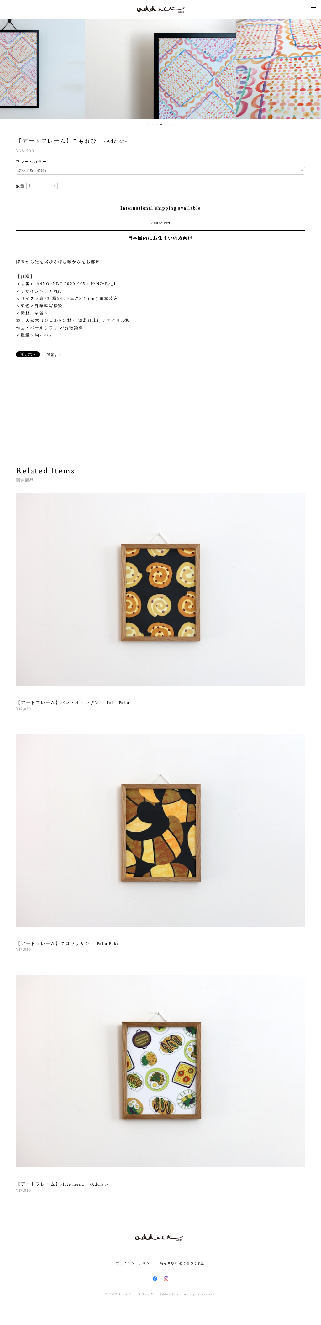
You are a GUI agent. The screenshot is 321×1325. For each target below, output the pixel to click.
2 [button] (153, 124)
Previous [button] (9, 69)
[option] (160, 69)
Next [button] (311, 69)
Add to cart (160, 223)
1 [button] (149, 124)
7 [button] (173, 124)
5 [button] (165, 124)
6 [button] (169, 124)
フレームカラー (31, 161)
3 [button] (157, 124)
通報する (54, 355)
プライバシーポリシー (134, 1263)
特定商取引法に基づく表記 (182, 1263)
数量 (20, 186)
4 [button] (161, 124)
